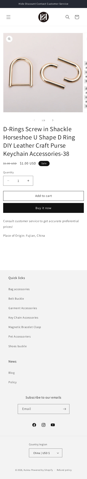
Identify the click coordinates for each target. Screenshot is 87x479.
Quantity (8, 172)
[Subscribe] (64, 409)
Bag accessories (19, 289)
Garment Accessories (22, 308)
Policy (12, 382)
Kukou (27, 469)
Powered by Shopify (42, 469)
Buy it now (43, 208)
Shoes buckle (17, 346)
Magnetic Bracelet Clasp (24, 327)
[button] (8, 17)
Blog (11, 373)
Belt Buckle (16, 298)
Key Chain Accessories (23, 317)
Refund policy (64, 469)
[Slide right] (52, 120)
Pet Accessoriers (19, 336)
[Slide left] (34, 120)
